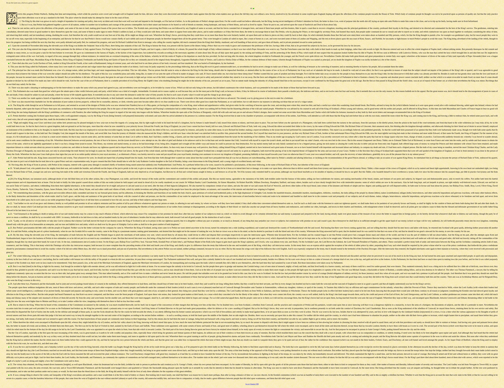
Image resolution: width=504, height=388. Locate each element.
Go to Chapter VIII (252, 384)
